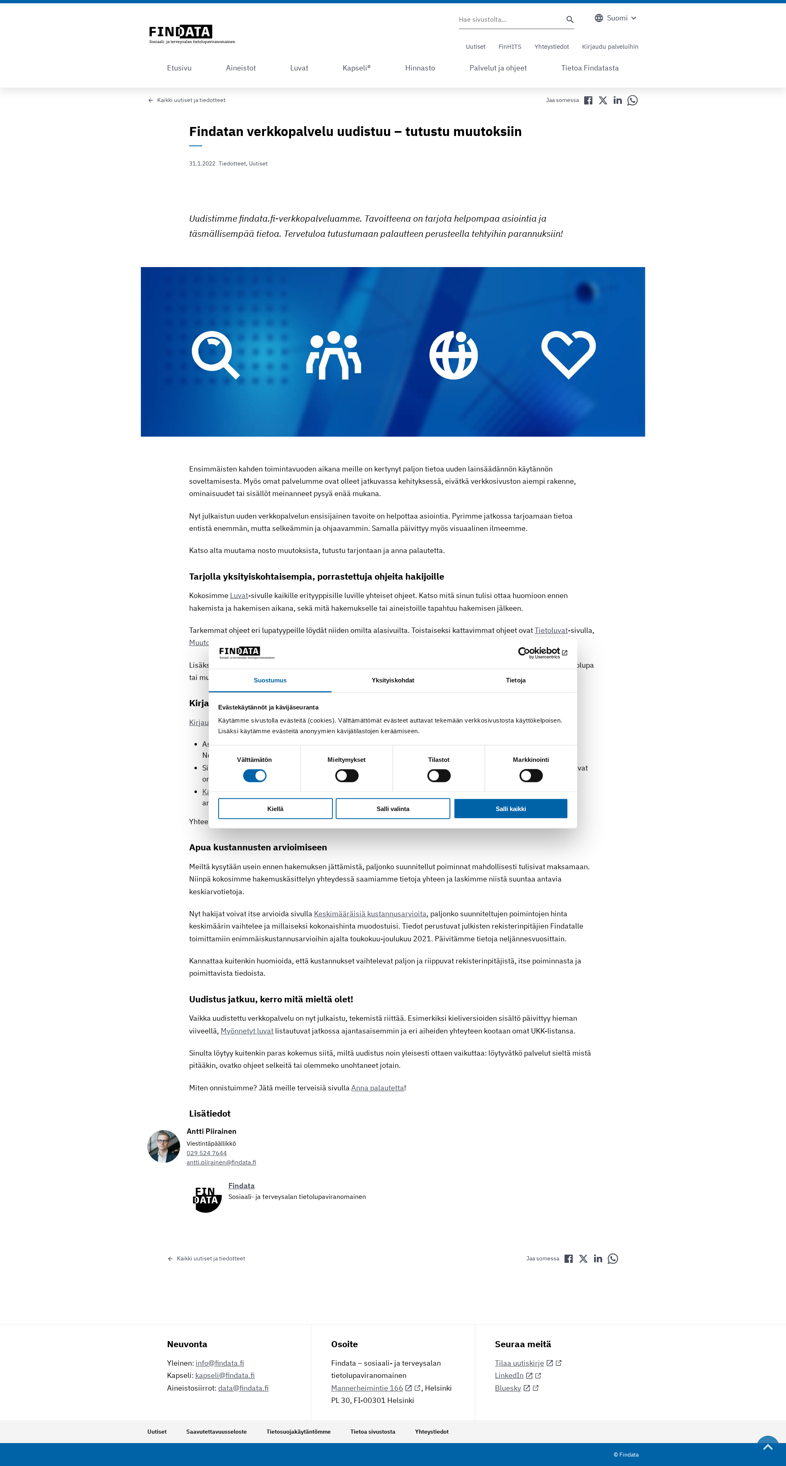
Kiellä (275, 808)
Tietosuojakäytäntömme (299, 1431)
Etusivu (179, 68)
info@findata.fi (220, 1363)
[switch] (347, 775)
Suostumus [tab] (270, 680)
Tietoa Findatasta (590, 68)
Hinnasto (420, 68)
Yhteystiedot (552, 46)
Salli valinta (393, 808)
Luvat (299, 68)
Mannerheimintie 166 (367, 1388)
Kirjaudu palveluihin (610, 46)
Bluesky (508, 1388)
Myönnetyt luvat (247, 1030)
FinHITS (510, 46)
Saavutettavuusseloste (216, 1431)
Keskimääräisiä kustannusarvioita (370, 913)
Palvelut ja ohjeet (498, 68)
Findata (241, 1185)
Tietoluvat (551, 630)
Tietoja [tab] (516, 680)
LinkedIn (509, 1375)
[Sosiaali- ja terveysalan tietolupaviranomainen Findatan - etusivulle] (192, 34)
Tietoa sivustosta (372, 1431)
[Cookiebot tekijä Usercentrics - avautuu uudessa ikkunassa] (532, 653)
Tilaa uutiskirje (519, 1363)
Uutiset (476, 46)
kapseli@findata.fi (225, 1375)
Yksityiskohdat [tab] (393, 680)
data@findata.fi (243, 1388)
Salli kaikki (511, 808)
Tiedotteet (232, 163)
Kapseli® (357, 68)
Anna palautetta (377, 1087)
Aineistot (241, 68)
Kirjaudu (203, 722)
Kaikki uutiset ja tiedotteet (191, 100)
